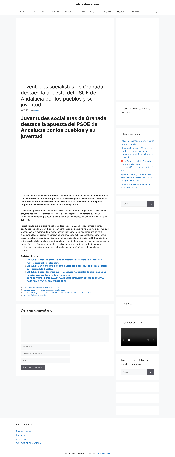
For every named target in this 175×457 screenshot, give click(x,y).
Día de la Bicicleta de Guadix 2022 (37, 295)
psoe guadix (55, 290)
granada (27, 290)
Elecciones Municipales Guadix (36, 287)
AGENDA (22, 12)
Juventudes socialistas (40, 290)
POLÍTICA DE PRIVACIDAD (28, 443)
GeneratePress (103, 453)
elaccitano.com (87, 4)
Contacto (20, 435)
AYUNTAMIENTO (37, 12)
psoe (57, 287)
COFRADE (56, 12)
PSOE (51, 287)
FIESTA (93, 12)
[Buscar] (150, 204)
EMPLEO (82, 12)
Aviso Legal (21, 439)
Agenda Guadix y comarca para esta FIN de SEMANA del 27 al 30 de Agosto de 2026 (137, 177)
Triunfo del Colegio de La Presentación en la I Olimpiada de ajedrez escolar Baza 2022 (58, 293)
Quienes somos (23, 431)
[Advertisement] (139, 58)
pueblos (64, 290)
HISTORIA (108, 12)
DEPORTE (69, 12)
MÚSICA (120, 12)
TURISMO (136, 12)
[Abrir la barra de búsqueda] (155, 11)
